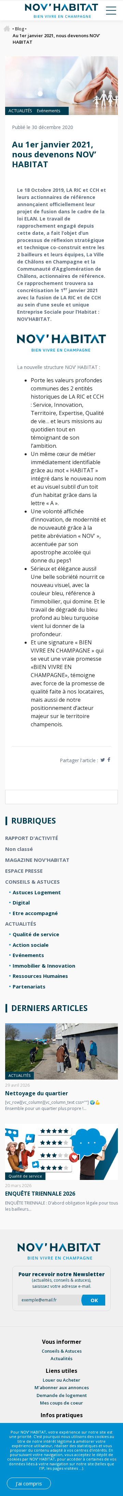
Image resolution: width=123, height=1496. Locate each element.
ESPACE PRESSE (24, 870)
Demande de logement (62, 1395)
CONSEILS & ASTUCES (32, 881)
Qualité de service (36, 934)
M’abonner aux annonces (62, 1387)
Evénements (48, 111)
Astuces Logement (37, 892)
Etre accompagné (35, 913)
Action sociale (31, 944)
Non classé (19, 848)
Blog (19, 29)
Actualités (61, 1358)
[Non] (114, 1459)
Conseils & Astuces (62, 1351)
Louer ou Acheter (61, 1380)
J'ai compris (29, 1483)
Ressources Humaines (40, 975)
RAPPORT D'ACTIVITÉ (31, 838)
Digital (21, 902)
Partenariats (29, 986)
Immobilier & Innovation (44, 965)
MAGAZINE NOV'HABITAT (37, 859)
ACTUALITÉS (20, 111)
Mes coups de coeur (61, 1403)
